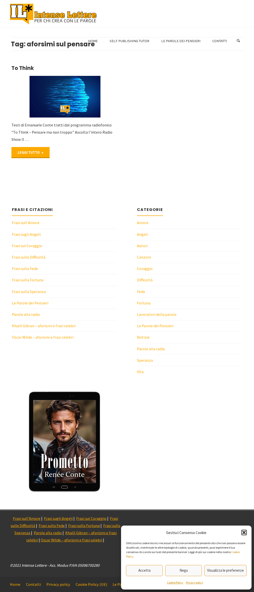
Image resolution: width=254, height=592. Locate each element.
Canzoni (144, 257)
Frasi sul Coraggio (27, 245)
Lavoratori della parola (156, 314)
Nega (184, 570)
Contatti (33, 584)
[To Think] (88, 97)
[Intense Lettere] (53, 13)
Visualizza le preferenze (225, 570)
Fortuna (144, 302)
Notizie (143, 337)
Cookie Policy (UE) (91, 584)
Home (15, 584)
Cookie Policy (175, 582)
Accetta (144, 570)
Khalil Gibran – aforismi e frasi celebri (44, 325)
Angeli (142, 234)
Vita (140, 371)
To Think (22, 68)
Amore (142, 222)
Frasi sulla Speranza (29, 291)
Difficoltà (145, 279)
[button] (244, 532)
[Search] (238, 41)
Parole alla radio (26, 314)
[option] (64, 441)
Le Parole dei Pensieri (30, 302)
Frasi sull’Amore (25, 222)
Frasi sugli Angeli (26, 234)
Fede (141, 291)
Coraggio (145, 268)
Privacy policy (194, 582)
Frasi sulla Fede (25, 268)
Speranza (145, 360)
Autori (142, 245)
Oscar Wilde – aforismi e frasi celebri (42, 337)
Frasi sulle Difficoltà (28, 257)
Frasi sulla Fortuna (27, 279)
